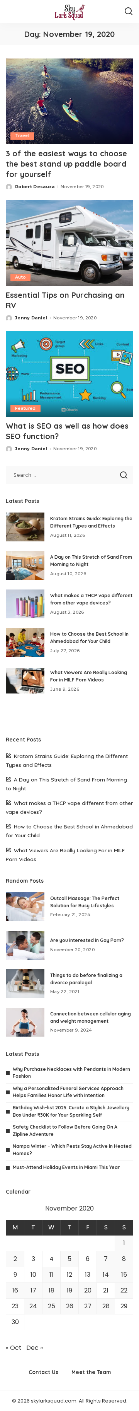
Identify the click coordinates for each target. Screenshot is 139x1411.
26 (69, 1306)
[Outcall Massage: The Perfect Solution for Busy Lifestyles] (25, 906)
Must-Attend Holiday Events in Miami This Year (66, 1167)
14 (106, 1274)
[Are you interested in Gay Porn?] (25, 945)
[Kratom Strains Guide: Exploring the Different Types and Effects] (25, 527)
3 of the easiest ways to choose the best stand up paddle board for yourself (66, 164)
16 (15, 1290)
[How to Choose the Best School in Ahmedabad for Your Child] (25, 642)
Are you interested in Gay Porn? (87, 940)
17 (33, 1290)
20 (88, 1290)
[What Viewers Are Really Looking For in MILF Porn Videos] (25, 680)
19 (69, 1290)
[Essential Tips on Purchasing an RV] (69, 243)
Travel (22, 135)
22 (123, 1290)
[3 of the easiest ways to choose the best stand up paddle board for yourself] (69, 101)
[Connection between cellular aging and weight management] (25, 1022)
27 (88, 1306)
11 (51, 1274)
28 (106, 1306)
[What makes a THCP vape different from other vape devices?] (25, 603)
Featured (25, 408)
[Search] (128, 11)
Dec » (34, 1347)
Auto (20, 277)
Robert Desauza (35, 186)
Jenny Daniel (31, 318)
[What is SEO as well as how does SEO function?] (69, 374)
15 (124, 1274)
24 (33, 1306)
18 (51, 1290)
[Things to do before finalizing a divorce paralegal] (25, 983)
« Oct (14, 1347)
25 (51, 1306)
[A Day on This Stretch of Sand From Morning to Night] (25, 565)
